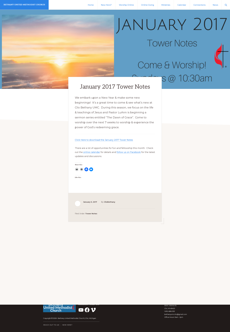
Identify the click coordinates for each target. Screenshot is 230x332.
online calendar (91, 152)
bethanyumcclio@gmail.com (175, 314)
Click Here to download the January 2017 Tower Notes (104, 140)
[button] (226, 5)
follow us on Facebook (129, 152)
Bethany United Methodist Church (24, 5)
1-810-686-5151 (169, 311)
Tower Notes (91, 214)
